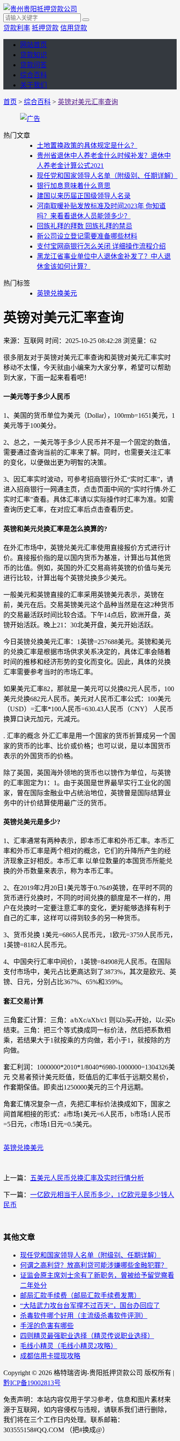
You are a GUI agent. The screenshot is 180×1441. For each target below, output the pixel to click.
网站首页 (33, 44)
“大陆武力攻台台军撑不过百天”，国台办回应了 (90, 1305)
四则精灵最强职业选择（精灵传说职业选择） (87, 1335)
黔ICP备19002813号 (32, 1382)
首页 (10, 101)
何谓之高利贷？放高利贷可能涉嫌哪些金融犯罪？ (93, 1265)
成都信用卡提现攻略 (50, 1356)
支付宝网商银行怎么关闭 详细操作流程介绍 (101, 246)
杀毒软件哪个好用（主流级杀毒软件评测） (83, 1315)
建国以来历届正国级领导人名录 (84, 195)
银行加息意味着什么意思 (74, 185)
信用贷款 (73, 27)
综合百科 (33, 75)
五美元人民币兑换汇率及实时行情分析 (87, 1178)
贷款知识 (33, 54)
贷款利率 (16, 27)
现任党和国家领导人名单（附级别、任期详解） (107, 175)
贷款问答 (33, 64)
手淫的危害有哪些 (47, 1325)
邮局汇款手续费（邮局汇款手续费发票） (80, 1295)
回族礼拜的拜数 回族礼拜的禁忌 (84, 226)
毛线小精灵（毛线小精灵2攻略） (68, 1345)
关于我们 (33, 85)
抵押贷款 (45, 27)
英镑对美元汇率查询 (88, 101)
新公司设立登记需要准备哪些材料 (87, 236)
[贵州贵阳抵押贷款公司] (40, 9)
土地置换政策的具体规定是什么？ (87, 145)
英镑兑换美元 (57, 293)
